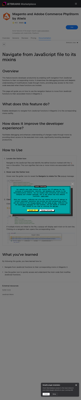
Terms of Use (52, 203)
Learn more (44, 196)
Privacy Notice (36, 203)
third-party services (25, 204)
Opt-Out (55, 206)
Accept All (32, 210)
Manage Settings (46, 210)
